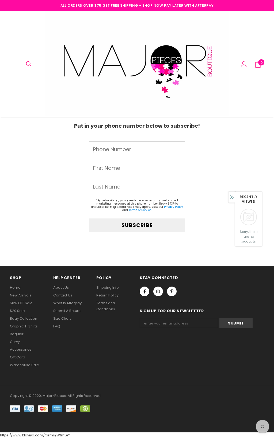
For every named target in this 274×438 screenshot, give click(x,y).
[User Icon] (244, 64)
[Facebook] (144, 291)
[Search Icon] (28, 64)
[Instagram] (158, 291)
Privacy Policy (173, 207)
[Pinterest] (172, 291)
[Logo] (137, 63)
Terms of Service (140, 210)
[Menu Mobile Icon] (13, 64)
